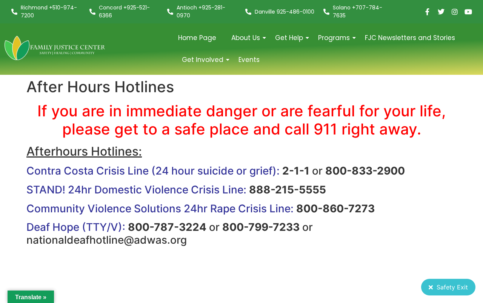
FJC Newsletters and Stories (410, 37)
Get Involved (202, 59)
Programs (334, 37)
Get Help (289, 37)
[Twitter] (441, 11)
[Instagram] (454, 11)
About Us (245, 37)
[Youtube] (468, 11)
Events (249, 59)
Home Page (197, 37)
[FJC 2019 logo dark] (55, 48)
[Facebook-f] (427, 11)
